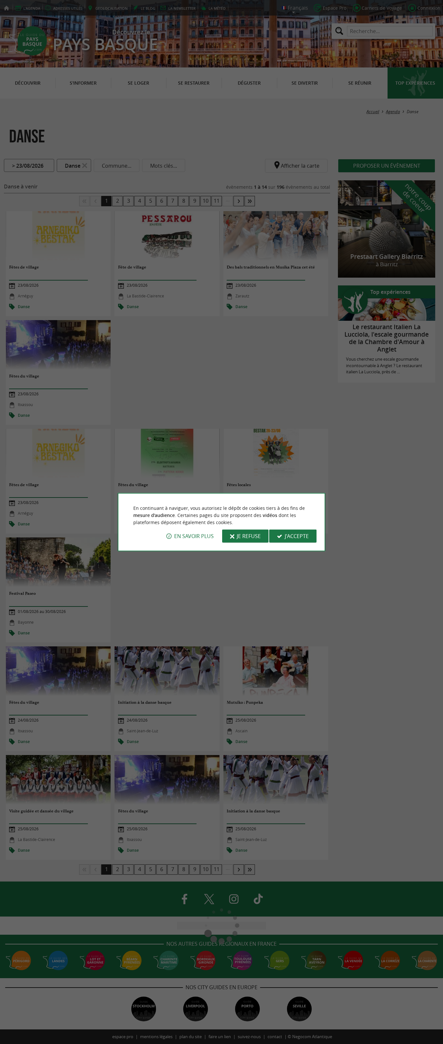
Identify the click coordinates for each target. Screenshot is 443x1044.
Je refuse (249, 536)
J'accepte (297, 536)
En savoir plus (194, 536)
